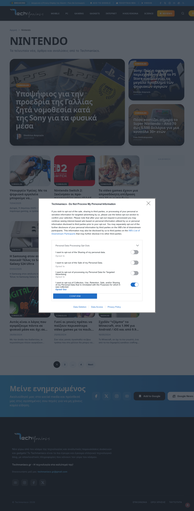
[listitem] (97, 245)
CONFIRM (75, 296)
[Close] (149, 204)
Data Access (97, 307)
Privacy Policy (114, 307)
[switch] (135, 252)
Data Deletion (79, 307)
